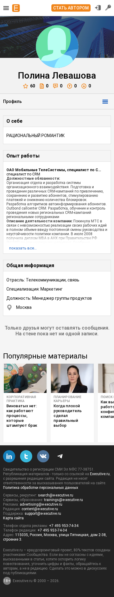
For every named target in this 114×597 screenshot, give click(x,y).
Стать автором (71, 7)
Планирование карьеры (67, 399)
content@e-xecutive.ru (40, 509)
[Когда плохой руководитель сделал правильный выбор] (72, 378)
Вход (98, 7)
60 (32, 85)
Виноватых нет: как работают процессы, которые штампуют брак (21, 416)
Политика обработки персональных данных (40, 488)
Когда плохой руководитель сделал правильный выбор (68, 416)
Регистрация (108, 7)
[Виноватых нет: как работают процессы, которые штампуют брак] (25, 378)
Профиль (12, 101)
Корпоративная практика (21, 399)
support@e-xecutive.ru (43, 513)
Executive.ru (100, 474)
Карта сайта (13, 518)
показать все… (23, 248)
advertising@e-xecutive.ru (41, 504)
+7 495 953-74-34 (63, 526)
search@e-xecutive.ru (55, 495)
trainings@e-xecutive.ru (63, 500)
